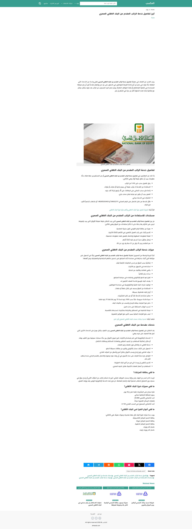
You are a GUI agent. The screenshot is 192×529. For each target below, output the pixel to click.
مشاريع (46, 3)
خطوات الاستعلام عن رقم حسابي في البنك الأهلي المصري (90, 503)
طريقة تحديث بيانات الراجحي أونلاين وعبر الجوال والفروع (142, 503)
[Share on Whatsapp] (119, 465)
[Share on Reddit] (108, 465)
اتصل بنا (93, 514)
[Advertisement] (137, 35)
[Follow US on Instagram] (99, 518)
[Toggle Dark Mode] (40, 3)
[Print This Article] (88, 465)
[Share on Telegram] (98, 465)
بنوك (77, 3)
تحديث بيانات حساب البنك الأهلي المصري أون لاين (130, 319)
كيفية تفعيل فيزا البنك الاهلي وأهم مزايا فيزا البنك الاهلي (128, 209)
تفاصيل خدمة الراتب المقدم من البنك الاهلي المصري (130, 476)
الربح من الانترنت (54, 3)
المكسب (150, 3)
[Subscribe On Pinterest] (96, 518)
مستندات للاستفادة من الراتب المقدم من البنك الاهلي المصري (133, 478)
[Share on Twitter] (139, 465)
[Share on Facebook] (149, 465)
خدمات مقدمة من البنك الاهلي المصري (99, 476)
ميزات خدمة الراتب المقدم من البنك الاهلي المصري (95, 478)
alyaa (152, 18)
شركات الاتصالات (67, 3)
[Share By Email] (129, 465)
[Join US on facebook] (92, 518)
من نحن (100, 514)
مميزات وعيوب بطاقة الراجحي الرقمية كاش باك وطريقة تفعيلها (116, 503)
